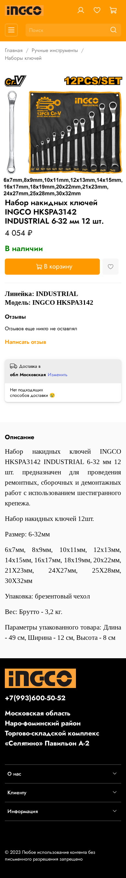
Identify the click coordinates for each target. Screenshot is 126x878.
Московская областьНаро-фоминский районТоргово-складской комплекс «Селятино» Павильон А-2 (52, 728)
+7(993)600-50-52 (35, 698)
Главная (14, 50)
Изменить (58, 374)
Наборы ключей (23, 58)
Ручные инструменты (55, 50)
